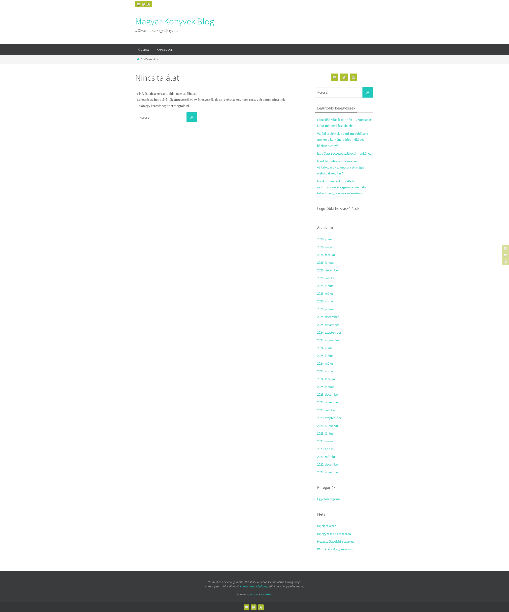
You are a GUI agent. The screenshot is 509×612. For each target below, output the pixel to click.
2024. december (328, 317)
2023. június (325, 433)
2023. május (325, 441)
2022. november (328, 472)
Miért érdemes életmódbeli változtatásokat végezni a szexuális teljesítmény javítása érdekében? (341, 187)
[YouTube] (138, 4)
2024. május (325, 363)
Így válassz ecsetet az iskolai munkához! (344, 153)
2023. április (325, 449)
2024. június (325, 355)
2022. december (328, 464)
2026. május (325, 247)
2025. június (325, 286)
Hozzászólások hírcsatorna (336, 541)
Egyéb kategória (328, 499)
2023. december (328, 394)
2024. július (324, 348)
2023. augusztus (328, 425)
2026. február (326, 255)
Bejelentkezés (326, 526)
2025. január (325, 309)
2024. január (325, 386)
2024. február (326, 379)
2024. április (325, 371)
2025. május (325, 293)
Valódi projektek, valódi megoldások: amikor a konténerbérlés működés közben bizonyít (342, 139)
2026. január (325, 262)
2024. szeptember (329, 332)
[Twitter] (143, 4)
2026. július (324, 239)
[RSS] (149, 4)
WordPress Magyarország (335, 549)
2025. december (328, 270)
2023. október (326, 410)
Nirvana (254, 594)
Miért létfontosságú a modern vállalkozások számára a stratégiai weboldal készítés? (341, 167)
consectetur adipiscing (254, 586)
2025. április (325, 301)
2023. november (328, 402)
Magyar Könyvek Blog (174, 21)
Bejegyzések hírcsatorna (334, 534)
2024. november (328, 324)
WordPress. (267, 594)
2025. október (326, 278)
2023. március (326, 456)
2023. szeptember (329, 418)
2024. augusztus (328, 340)
